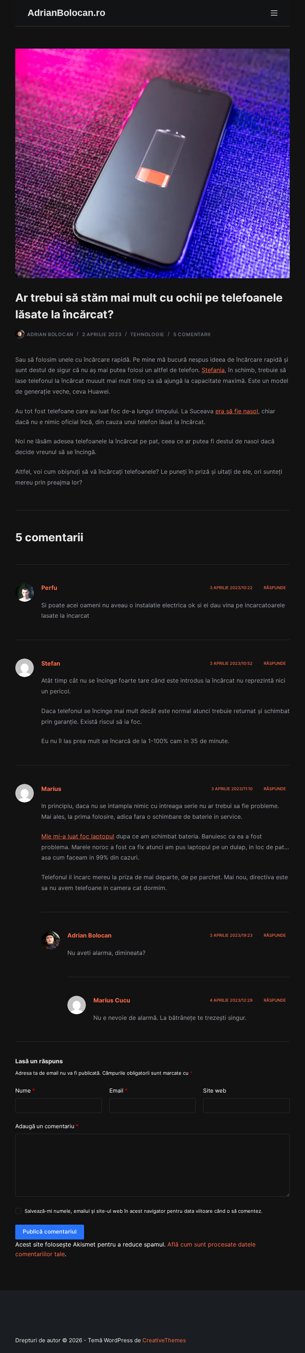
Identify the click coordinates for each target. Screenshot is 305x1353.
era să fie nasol (236, 411)
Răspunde (275, 587)
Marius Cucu (111, 1000)
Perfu (49, 587)
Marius (51, 788)
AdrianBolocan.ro (66, 12)
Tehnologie (147, 334)
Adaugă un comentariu (46, 1126)
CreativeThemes (164, 1340)
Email (118, 1090)
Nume (25, 1090)
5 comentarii (192, 334)
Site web (214, 1090)
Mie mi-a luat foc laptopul (77, 836)
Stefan (50, 663)
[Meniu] (274, 13)
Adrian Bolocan (89, 935)
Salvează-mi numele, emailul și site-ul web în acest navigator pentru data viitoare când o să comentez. (144, 1211)
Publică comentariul (50, 1231)
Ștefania (213, 370)
